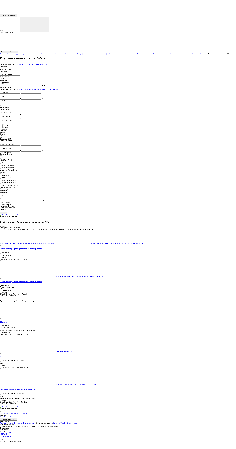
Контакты (13, 417)
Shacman (4, 322)
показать (4, 213)
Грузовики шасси (71, 54)
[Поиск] (34, 24)
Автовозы (124, 54)
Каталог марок (72, 423)
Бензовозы (173, 54)
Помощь (7, 417)
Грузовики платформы (145, 54)
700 (1, 357)
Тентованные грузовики (161, 54)
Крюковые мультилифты (100, 54)
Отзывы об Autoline (59, 423)
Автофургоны (60, 54)
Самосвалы (36, 54)
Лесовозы (203, 54)
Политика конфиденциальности (24, 423)
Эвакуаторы (133, 54)
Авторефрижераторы (84, 54)
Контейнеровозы (193, 54)
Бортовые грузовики (48, 54)
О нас (2, 417)
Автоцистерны (183, 54)
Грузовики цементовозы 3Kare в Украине (14, 413)
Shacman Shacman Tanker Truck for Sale (17, 390)
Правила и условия (6, 423)
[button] (118, 42)
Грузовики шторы (115, 54)
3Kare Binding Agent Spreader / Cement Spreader (21, 249)
